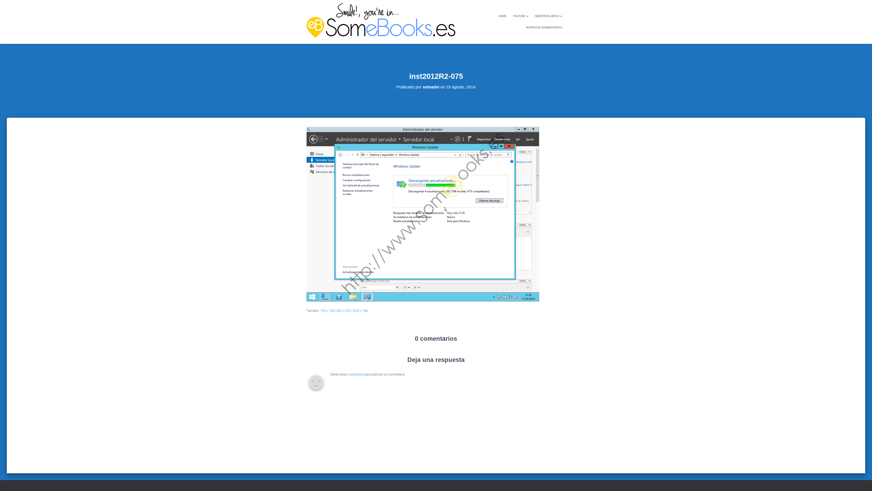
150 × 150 (327, 311)
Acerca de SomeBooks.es (544, 27)
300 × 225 (343, 311)
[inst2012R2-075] (423, 214)
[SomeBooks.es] (379, 22)
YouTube (519, 16)
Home (502, 16)
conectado (355, 374)
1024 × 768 (360, 311)
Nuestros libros (547, 16)
